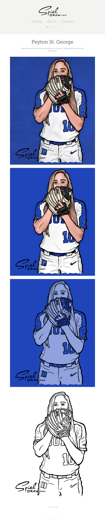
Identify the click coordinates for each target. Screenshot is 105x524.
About (52, 21)
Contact (67, 21)
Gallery (36, 21)
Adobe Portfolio (55, 518)
